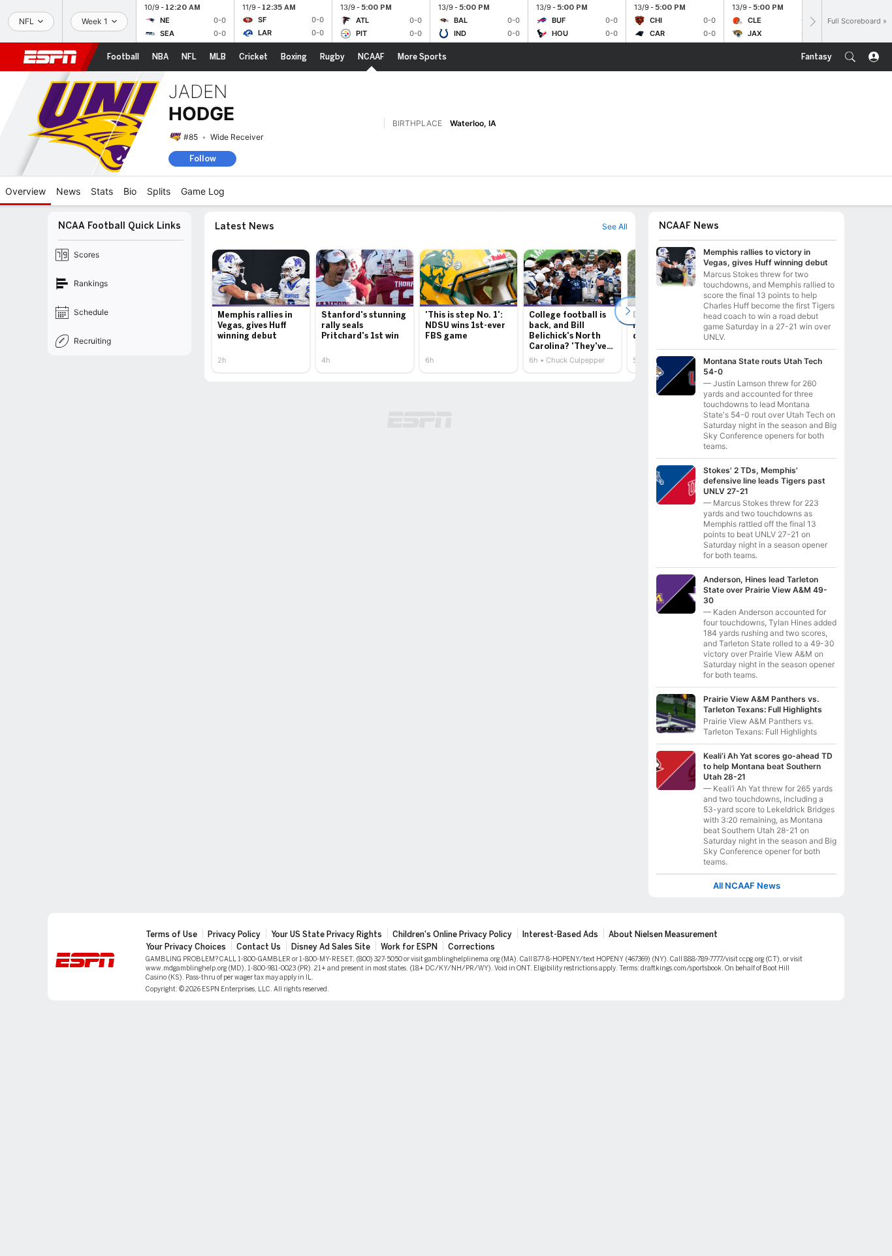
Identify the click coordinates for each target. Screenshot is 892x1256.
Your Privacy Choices (186, 946)
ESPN (50, 56)
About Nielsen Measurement (663, 934)
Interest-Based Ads (560, 934)
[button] (850, 57)
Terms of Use (171, 934)
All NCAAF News (746, 886)
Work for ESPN (409, 946)
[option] (261, 311)
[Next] (811, 21)
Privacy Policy (234, 934)
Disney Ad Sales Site (330, 946)
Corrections (471, 946)
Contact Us (258, 946)
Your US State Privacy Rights (326, 934)
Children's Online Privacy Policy (452, 934)
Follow (202, 158)
